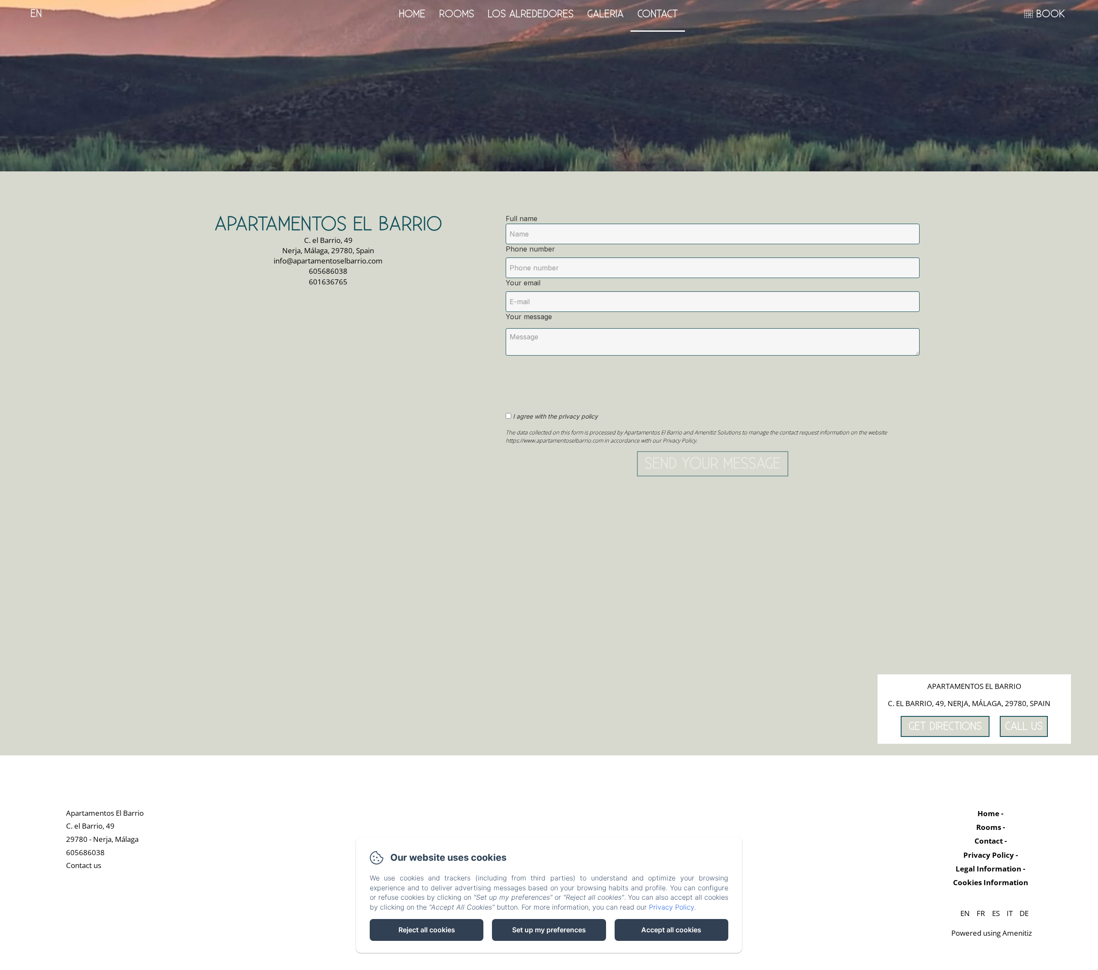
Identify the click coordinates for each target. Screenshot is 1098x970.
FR (981, 913)
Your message (529, 316)
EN (965, 913)
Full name (521, 218)
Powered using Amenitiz (991, 933)
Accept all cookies (671, 929)
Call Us (1024, 726)
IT (1010, 913)
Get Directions (945, 726)
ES (996, 913)
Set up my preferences (549, 929)
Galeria (605, 14)
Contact (657, 14)
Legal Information (988, 869)
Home (412, 14)
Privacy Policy (988, 855)
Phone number (530, 249)
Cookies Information (990, 882)
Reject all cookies (426, 929)
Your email (523, 282)
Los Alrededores (530, 14)
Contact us (83, 865)
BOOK (1050, 14)
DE (1024, 913)
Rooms (456, 14)
